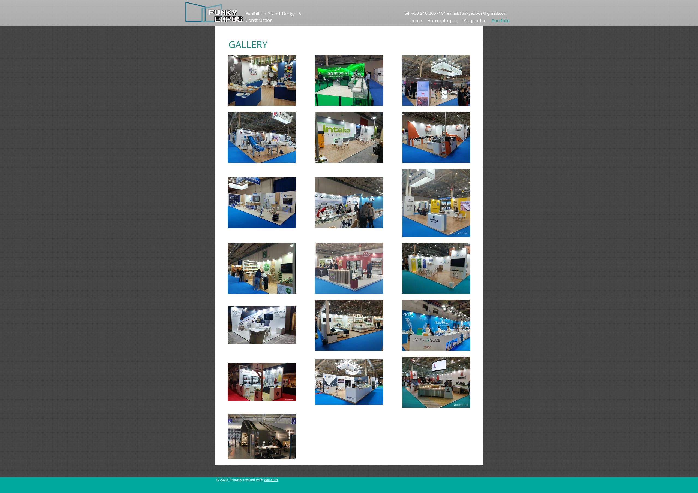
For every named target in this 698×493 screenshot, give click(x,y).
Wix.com (271, 479)
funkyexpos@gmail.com (483, 13)
